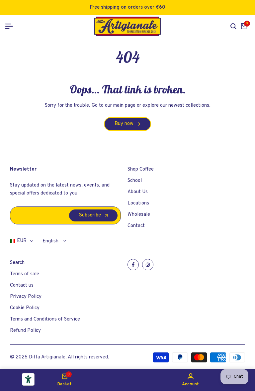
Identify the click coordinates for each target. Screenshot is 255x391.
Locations (138, 203)
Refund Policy (25, 330)
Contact (136, 226)
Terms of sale (24, 274)
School (135, 181)
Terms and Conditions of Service (45, 319)
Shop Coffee (141, 169)
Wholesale (139, 214)
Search (17, 263)
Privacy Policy (26, 297)
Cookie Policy (25, 308)
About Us (138, 192)
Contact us (22, 285)
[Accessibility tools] (28, 379)
